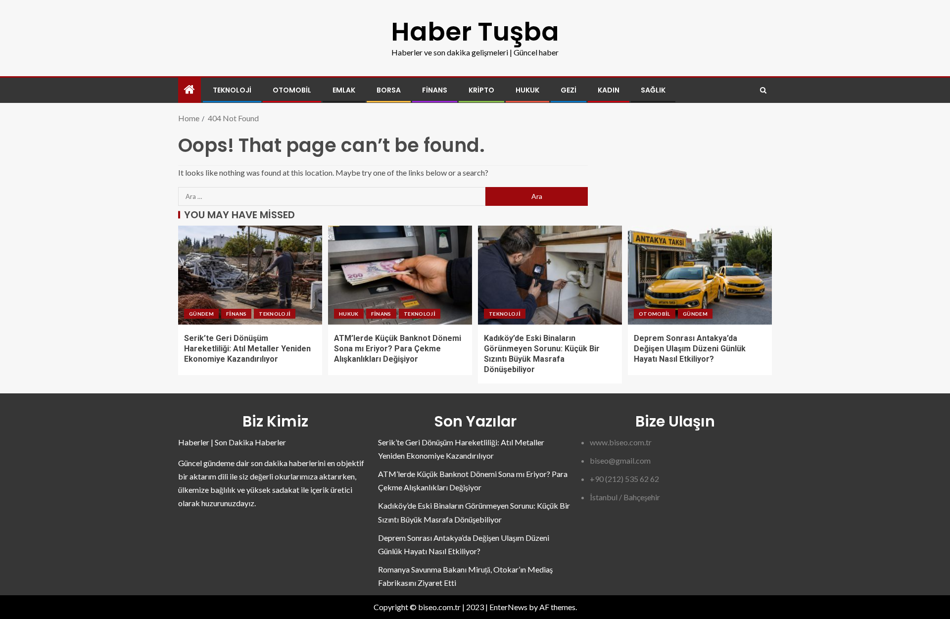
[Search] (763, 90)
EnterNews (508, 607)
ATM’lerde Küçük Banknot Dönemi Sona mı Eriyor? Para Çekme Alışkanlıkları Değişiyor (397, 348)
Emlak (343, 90)
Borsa (389, 90)
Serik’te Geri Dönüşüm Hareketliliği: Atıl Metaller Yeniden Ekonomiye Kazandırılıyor (247, 348)
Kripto (481, 90)
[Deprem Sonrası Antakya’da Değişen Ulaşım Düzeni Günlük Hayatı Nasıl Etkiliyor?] (700, 275)
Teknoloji (232, 90)
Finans (434, 90)
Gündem (201, 314)
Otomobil (292, 90)
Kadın (608, 90)
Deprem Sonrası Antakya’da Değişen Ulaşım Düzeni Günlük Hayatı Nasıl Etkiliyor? (690, 348)
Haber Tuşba (475, 31)
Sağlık (653, 90)
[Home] (189, 90)
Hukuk (527, 90)
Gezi (568, 90)
